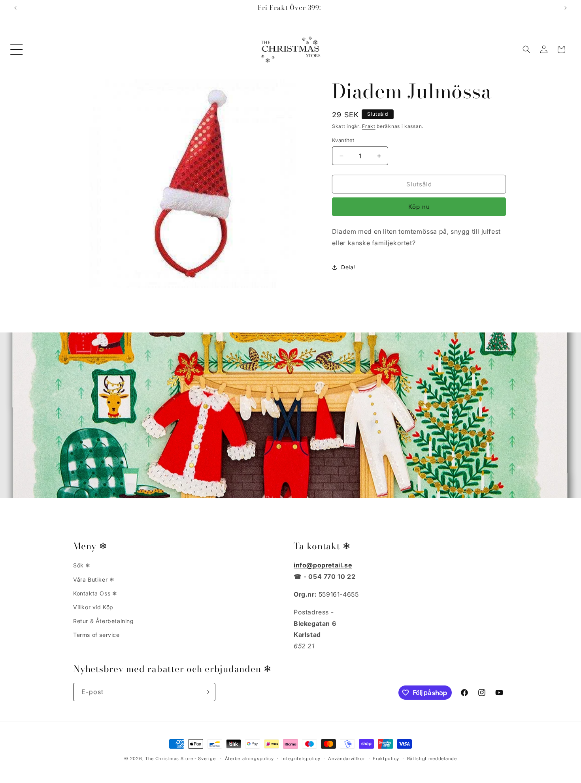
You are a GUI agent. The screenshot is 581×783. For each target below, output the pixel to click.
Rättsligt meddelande (432, 758)
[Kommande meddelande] (565, 7)
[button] (16, 49)
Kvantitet (343, 140)
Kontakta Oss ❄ (95, 593)
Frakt (368, 126)
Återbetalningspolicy (249, 758)
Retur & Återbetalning (103, 621)
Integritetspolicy (300, 758)
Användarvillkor (346, 758)
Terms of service (96, 634)
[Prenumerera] (206, 692)
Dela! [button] (348, 267)
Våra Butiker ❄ (93, 579)
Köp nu (419, 206)
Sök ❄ (82, 565)
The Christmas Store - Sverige (180, 758)
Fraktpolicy (386, 758)
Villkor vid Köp (93, 607)
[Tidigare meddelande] (15, 7)
